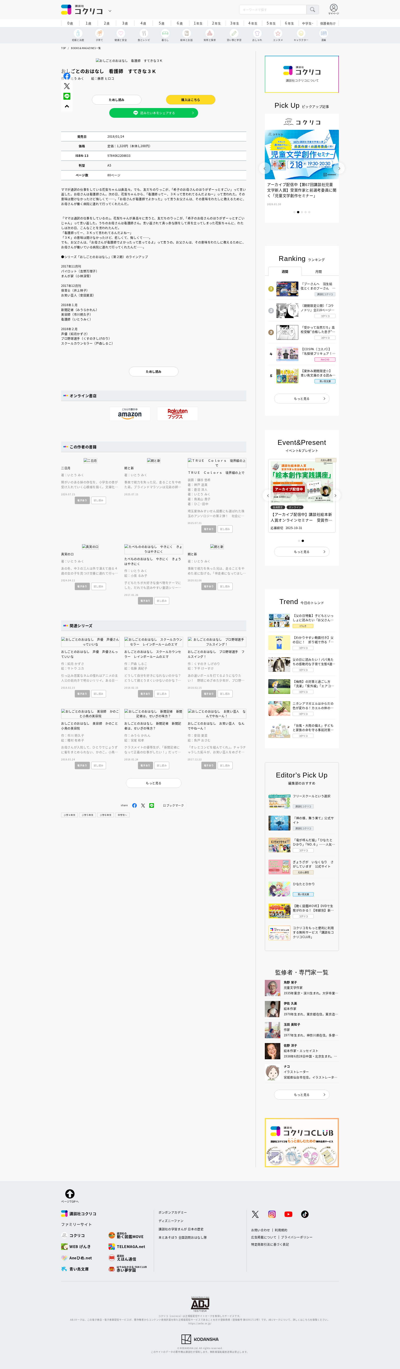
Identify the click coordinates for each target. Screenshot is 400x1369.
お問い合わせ (260, 1230)
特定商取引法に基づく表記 (270, 1244)
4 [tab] (305, 212)
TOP (63, 48)
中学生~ (307, 23)
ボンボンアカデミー (173, 1212)
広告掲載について (263, 1237)
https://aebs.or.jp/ (199, 1323)
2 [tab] (298, 212)
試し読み (99, 500)
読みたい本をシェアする (157, 113)
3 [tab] (302, 212)
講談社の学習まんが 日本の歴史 (181, 1229)
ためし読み (117, 99)
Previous (265, 168)
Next (339, 168)
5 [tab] (309, 212)
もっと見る (302, 398)
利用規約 (281, 1230)
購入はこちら (190, 99)
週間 (285, 271)
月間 (318, 271)
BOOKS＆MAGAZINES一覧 (86, 48)
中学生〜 (122, 815)
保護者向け (328, 23)
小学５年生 (87, 815)
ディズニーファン (171, 1220)
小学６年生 (105, 815)
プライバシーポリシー (297, 1237)
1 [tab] (294, 212)
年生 (198, 23)
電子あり (82, 500)
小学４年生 (69, 815)
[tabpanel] (302, 168)
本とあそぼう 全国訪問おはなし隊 (183, 1237)
